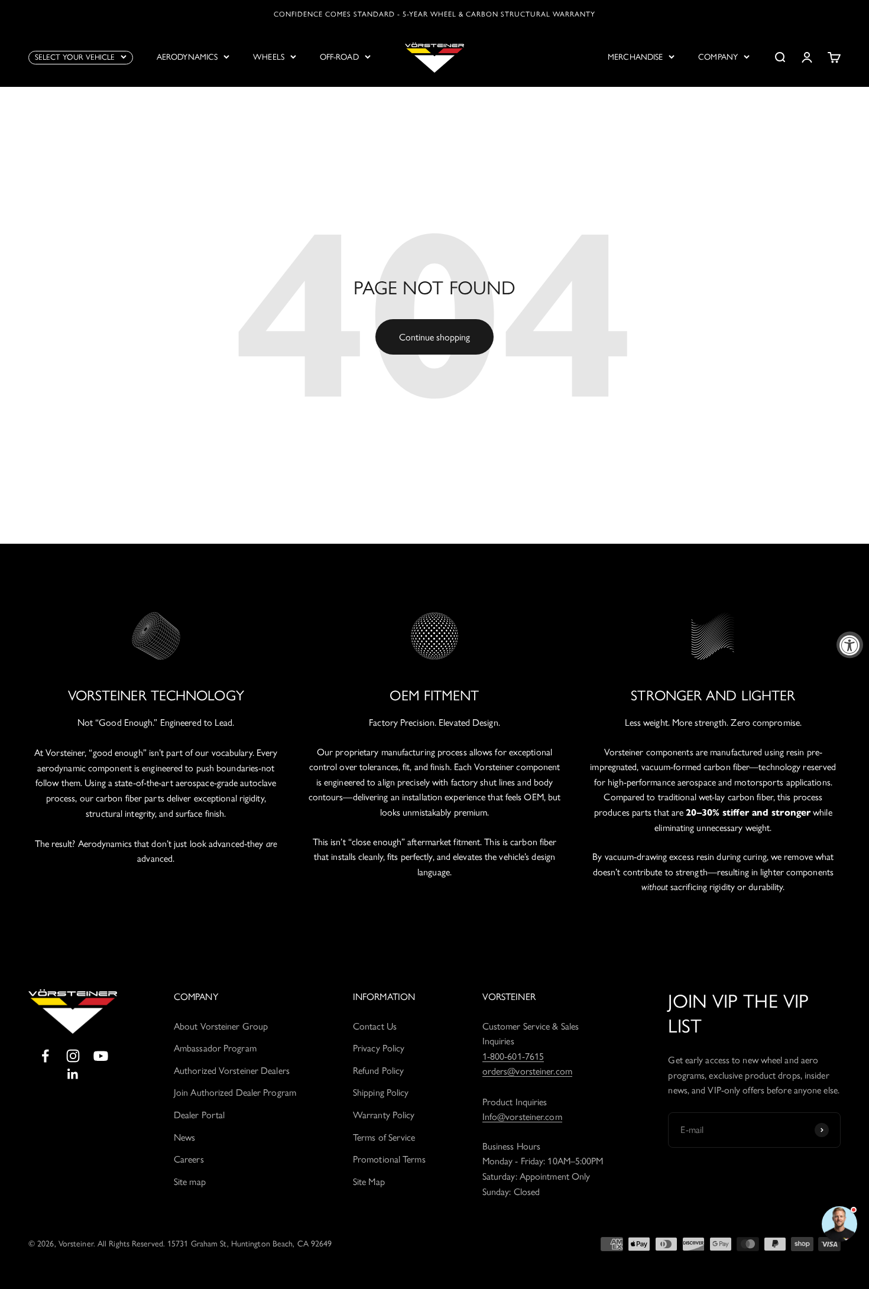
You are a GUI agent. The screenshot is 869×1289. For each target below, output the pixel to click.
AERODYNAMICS (187, 57)
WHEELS (268, 57)
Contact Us (375, 1026)
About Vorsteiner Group (221, 1026)
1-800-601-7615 (513, 1056)
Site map (190, 1181)
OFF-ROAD (339, 57)
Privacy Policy (378, 1048)
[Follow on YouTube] (101, 1056)
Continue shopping (434, 337)
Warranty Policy (384, 1115)
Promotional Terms (389, 1159)
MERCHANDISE (635, 57)
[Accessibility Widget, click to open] (849, 644)
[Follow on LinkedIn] (73, 1074)
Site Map (369, 1181)
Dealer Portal (199, 1115)
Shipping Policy (381, 1092)
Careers (189, 1159)
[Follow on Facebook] (45, 1056)
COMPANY (718, 57)
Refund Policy (378, 1070)
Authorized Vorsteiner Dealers (232, 1070)
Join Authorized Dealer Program (235, 1092)
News (184, 1137)
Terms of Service (384, 1137)
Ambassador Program (215, 1048)
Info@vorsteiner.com (522, 1116)
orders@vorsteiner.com (527, 1071)
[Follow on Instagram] (73, 1056)
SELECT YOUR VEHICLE (75, 57)
